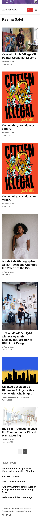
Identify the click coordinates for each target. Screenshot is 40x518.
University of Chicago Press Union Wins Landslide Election (18, 469)
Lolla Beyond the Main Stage (17, 497)
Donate (30, 10)
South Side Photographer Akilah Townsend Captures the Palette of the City (19, 265)
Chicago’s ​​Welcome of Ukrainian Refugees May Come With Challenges (18, 390)
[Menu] (36, 10)
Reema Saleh (9, 61)
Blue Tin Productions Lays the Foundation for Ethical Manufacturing (19, 432)
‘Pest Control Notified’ (14, 481)
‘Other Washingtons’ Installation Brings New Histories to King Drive (19, 489)
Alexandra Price (10, 397)
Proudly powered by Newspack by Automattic (16, 511)
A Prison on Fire (10, 476)
